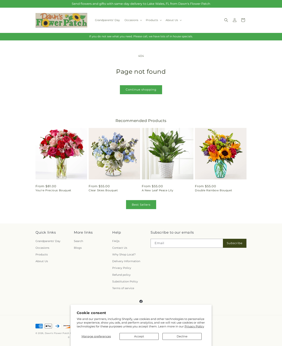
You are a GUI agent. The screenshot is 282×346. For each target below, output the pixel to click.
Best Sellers (141, 204)
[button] (132, 20)
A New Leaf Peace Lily (157, 190)
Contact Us (119, 247)
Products (41, 254)
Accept (139, 336)
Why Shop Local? (124, 254)
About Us (41, 261)
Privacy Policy (194, 326)
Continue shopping (141, 89)
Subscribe (234, 243)
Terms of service (123, 288)
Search (78, 241)
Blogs (78, 247)
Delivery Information (126, 261)
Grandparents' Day (47, 241)
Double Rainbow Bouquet (213, 190)
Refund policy (121, 274)
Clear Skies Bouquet (103, 190)
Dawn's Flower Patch (57, 333)
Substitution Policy (125, 281)
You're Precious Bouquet (53, 190)
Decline (182, 336)
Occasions (42, 247)
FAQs (116, 241)
